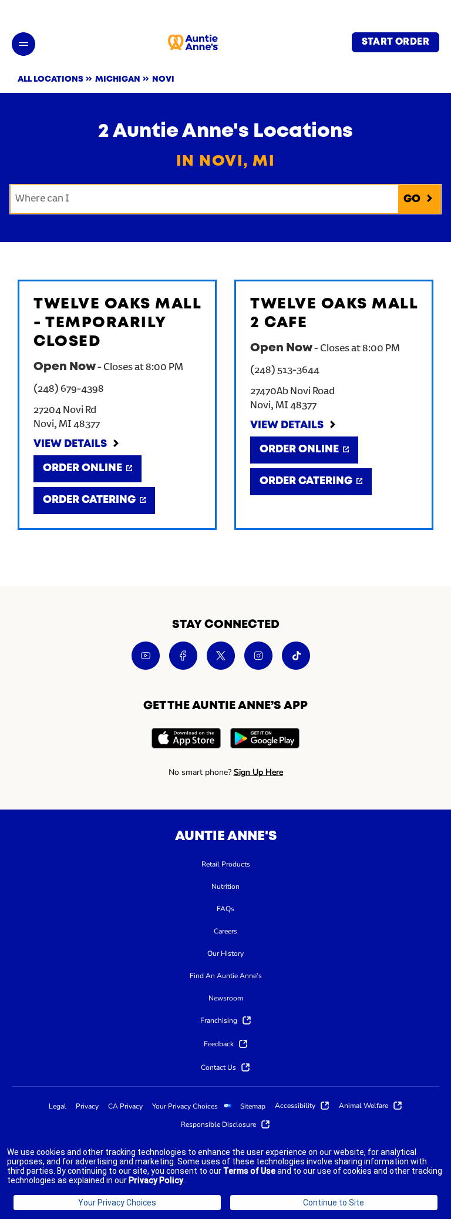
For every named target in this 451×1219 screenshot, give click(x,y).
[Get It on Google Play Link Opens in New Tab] (264, 740)
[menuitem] (225, 863)
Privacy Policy (156, 1180)
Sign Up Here (258, 772)
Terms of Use (249, 1171)
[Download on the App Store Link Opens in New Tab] (186, 740)
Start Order (395, 42)
